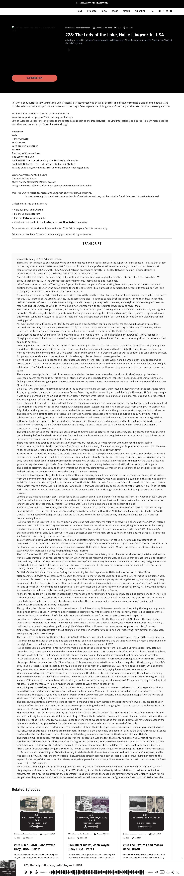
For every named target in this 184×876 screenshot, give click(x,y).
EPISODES (92, 11)
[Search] (152, 11)
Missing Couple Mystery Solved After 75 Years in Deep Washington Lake (50, 167)
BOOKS (115, 11)
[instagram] (163, 11)
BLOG (104, 11)
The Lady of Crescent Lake (26, 153)
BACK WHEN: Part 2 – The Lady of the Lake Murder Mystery (43, 163)
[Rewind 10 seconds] (25, 872)
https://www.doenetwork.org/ (51, 124)
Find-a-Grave (19, 142)
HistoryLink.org (20, 138)
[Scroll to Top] (178, 848)
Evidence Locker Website (55, 113)
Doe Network (98, 120)
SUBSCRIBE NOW (34, 78)
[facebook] (170, 11)
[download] (168, 872)
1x (162, 872)
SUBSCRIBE (140, 11)
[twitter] (167, 11)
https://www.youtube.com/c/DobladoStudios (70, 185)
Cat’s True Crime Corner (25, 145)
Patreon (68, 117)
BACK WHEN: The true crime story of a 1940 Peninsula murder (45, 160)
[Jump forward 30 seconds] (36, 872)
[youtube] (159, 11)
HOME (79, 11)
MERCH (126, 11)
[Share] (173, 872)
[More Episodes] (177, 872)
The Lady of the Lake (23, 156)
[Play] (31, 872)
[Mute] (156, 872)
